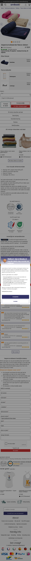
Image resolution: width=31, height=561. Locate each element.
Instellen (15, 301)
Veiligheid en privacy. (7, 291)
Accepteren (15, 296)
